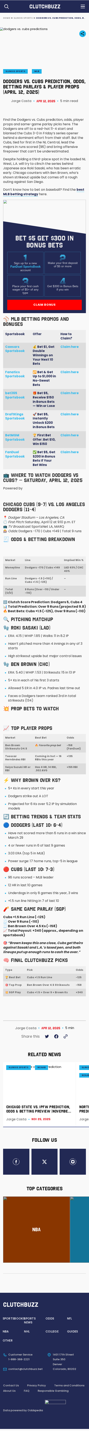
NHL (27, 1331)
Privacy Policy (36, 1385)
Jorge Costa (21, 101)
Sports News (30, 1320)
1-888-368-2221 (19, 1359)
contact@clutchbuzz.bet (24, 1369)
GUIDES (72, 1331)
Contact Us (11, 1385)
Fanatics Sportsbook (15, 374)
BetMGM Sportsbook (15, 437)
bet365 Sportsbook (15, 395)
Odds (50, 1318)
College (52, 1331)
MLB (36, 71)
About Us (9, 1391)
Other (8, 1340)
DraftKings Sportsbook (15, 416)
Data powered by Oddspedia (23, 1410)
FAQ (26, 1391)
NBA (6, 1331)
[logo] (44, 6)
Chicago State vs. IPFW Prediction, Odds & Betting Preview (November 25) (38, 1109)
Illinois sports (15, 71)
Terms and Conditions (69, 1385)
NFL (69, 1318)
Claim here (69, 347)
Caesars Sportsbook (15, 349)
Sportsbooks (12, 1318)
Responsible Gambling (53, 1391)
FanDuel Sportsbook (15, 454)
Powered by (13, 488)
